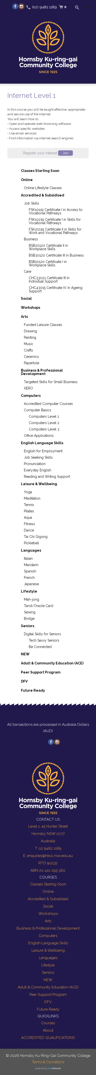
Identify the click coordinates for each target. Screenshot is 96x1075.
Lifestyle (29, 591)
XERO (28, 388)
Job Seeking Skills (38, 457)
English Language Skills (42, 443)
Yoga (28, 492)
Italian (28, 558)
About (48, 1030)
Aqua (28, 517)
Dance (29, 530)
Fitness (29, 524)
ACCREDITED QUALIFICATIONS (48, 1038)
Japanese (31, 584)
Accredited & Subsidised (42, 195)
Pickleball (31, 543)
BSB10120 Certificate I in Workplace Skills (48, 263)
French (29, 578)
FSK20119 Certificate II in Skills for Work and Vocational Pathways (55, 231)
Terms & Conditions (48, 1062)
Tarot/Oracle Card (38, 606)
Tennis (29, 505)
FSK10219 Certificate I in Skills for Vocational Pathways (55, 221)
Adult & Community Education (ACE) (52, 663)
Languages (31, 550)
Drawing (30, 331)
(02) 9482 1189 (44, 7)
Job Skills (31, 203)
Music (28, 344)
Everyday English (37, 470)
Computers (31, 396)
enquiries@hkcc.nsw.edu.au (50, 856)
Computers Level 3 (44, 429)
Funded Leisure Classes (43, 325)
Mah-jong (31, 599)
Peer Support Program (41, 672)
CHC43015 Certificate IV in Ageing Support (55, 289)
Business (31, 239)
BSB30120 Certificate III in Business (56, 255)
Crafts (28, 350)
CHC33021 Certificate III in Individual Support (49, 279)
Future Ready (33, 690)
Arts (24, 317)
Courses (48, 1023)
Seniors (27, 626)
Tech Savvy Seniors (44, 640)
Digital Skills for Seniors (42, 634)
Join (66, 153)
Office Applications (39, 436)
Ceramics (31, 357)
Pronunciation (35, 464)
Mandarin (31, 565)
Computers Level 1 (44, 416)
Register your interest (46, 153)
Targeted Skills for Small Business (51, 382)
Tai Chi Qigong (36, 537)
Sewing (29, 612)
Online (27, 180)
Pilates (29, 511)
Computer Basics (37, 410)
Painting (30, 337)
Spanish (30, 571)
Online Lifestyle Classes (43, 188)
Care (27, 271)
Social (26, 298)
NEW (25, 654)
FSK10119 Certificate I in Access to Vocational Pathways (55, 211)
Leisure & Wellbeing (39, 484)
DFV (24, 681)
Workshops (30, 308)
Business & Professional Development (42, 372)
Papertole (31, 363)
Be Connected (40, 647)
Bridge (29, 619)
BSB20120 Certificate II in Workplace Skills (48, 247)
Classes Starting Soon (40, 171)
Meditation (32, 498)
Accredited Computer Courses (48, 404)
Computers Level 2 (44, 423)
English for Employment (43, 451)
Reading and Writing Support (47, 477)
